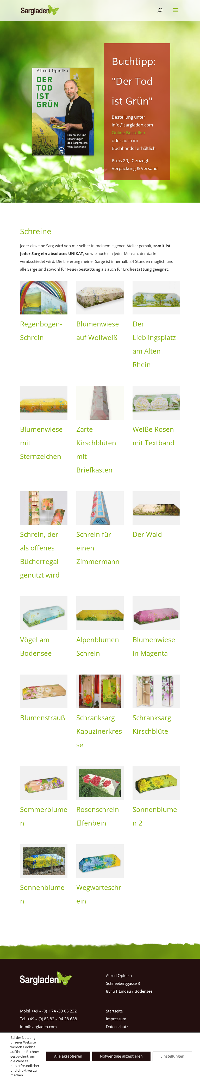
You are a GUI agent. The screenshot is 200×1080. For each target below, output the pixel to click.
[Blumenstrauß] (43, 691)
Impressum (116, 1018)
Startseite (114, 1011)
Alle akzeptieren (68, 1056)
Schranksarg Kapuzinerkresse (99, 731)
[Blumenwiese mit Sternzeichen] (43, 403)
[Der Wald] (156, 508)
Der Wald (147, 534)
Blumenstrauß (42, 717)
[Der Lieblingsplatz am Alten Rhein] (156, 297)
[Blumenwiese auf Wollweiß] (100, 297)
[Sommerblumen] (43, 783)
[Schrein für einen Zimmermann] (100, 508)
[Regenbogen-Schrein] (43, 297)
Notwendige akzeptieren (121, 1056)
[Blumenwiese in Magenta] (156, 613)
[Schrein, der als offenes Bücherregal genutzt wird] (43, 508)
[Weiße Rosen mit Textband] (156, 403)
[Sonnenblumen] (43, 861)
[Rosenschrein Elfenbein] (100, 783)
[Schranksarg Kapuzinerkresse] (100, 691)
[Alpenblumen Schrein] (100, 613)
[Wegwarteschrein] (100, 861)
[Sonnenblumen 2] (156, 783)
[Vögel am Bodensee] (43, 613)
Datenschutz (117, 1026)
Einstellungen (172, 1056)
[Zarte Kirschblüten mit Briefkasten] (100, 403)
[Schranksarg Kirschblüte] (156, 691)
